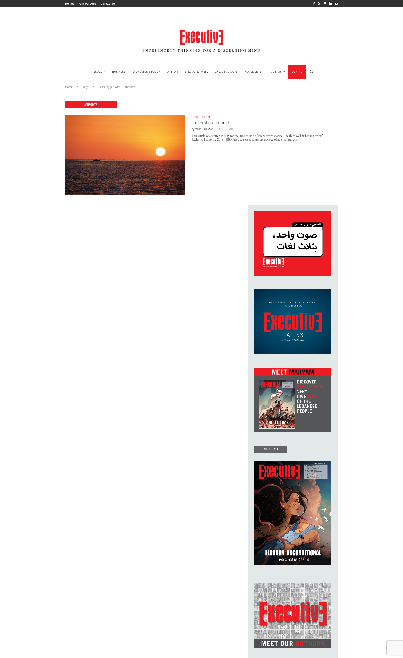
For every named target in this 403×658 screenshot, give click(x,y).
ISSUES (97, 71)
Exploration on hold (210, 122)
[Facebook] (314, 3)
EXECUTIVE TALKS (226, 71)
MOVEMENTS (253, 71)
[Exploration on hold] (125, 155)
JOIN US (276, 71)
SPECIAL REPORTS (196, 71)
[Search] (311, 72)
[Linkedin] (330, 3)
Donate (70, 3)
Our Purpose (87, 3)
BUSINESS (118, 71)
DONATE (297, 71)
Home (69, 87)
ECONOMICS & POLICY (146, 71)
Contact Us (108, 3)
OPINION (172, 71)
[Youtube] (336, 3)
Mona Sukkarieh (204, 128)
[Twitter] (319, 3)
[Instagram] (325, 3)
